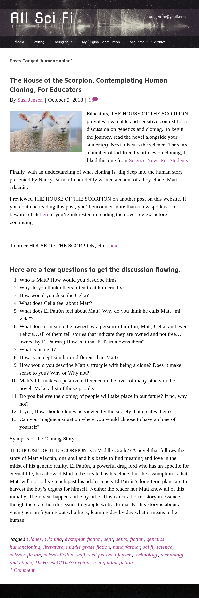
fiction (137, 539)
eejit (108, 539)
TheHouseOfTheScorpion (62, 562)
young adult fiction (112, 562)
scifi (80, 555)
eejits (121, 539)
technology (146, 555)
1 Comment (22, 570)
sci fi (148, 547)
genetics (155, 539)
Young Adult (63, 42)
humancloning (25, 547)
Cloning (53, 539)
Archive (160, 42)
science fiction (25, 555)
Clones (34, 539)
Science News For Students (158, 160)
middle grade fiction (88, 547)
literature (53, 547)
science (164, 547)
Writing (39, 42)
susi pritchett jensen (110, 555)
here (44, 214)
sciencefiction (58, 555)
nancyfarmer (126, 547)
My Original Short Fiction (101, 42)
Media (19, 42)
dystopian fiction (83, 539)
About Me (137, 42)
